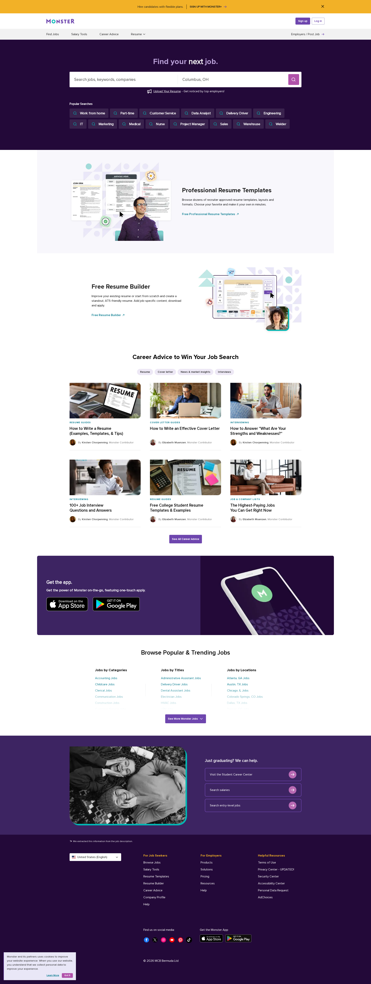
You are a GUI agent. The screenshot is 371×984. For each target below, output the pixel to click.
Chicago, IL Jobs (237, 690)
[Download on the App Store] (212, 938)
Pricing (205, 876)
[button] (293, 79)
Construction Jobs (107, 703)
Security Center (268, 876)
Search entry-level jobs (225, 805)
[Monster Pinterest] (181, 941)
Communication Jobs (109, 697)
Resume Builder (153, 883)
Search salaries (220, 790)
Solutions (207, 869)
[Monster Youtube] (173, 941)
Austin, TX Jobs (237, 684)
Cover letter (165, 372)
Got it (67, 975)
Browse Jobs (152, 862)
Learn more (53, 975)
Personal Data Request (273, 890)
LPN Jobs (167, 709)
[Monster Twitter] (156, 941)
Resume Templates (156, 876)
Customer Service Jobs (110, 709)
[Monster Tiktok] (190, 941)
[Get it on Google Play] (239, 938)
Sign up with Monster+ (206, 6)
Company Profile (154, 897)
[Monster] (60, 21)
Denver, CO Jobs (238, 709)
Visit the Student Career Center (231, 774)
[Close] (322, 6)
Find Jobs (52, 34)
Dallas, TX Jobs (237, 703)
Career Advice (109, 34)
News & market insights (195, 372)
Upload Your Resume (167, 91)
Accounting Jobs (106, 678)
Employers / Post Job (305, 34)
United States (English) (92, 857)
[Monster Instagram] (164, 941)
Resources (208, 883)
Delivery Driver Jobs (174, 684)
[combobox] (124, 79)
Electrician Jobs (171, 697)
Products (207, 862)
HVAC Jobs (168, 703)
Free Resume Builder (106, 315)
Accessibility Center (271, 883)
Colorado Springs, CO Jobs (245, 697)
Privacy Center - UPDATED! (276, 869)
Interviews (224, 372)
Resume (145, 372)
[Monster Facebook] (147, 941)
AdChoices (265, 897)
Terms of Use (267, 862)
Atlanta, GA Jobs (238, 678)
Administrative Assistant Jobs (181, 678)
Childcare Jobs (105, 684)
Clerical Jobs (103, 690)
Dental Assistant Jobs (175, 690)
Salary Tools (79, 34)
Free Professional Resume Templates (208, 214)
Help (146, 904)
